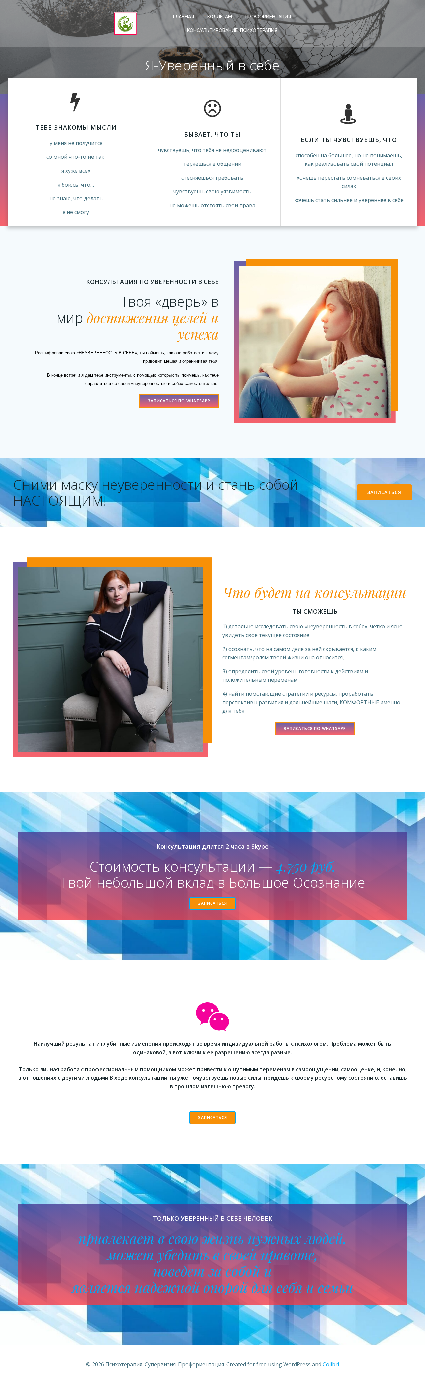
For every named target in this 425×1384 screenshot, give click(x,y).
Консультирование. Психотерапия (232, 30)
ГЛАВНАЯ (183, 16)
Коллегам (219, 16)
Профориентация (268, 16)
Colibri (331, 1364)
